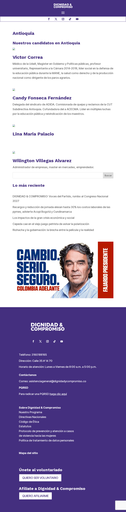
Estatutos (25, 426)
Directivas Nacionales (32, 417)
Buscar (108, 175)
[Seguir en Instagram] (63, 19)
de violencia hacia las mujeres (37, 435)
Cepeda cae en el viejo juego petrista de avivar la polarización (51, 224)
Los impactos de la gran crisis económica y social (43, 217)
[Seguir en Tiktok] (70, 19)
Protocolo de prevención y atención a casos (46, 431)
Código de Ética (29, 421)
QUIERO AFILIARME (35, 496)
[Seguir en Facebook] (48, 19)
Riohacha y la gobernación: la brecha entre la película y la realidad (53, 230)
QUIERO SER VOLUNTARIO (40, 478)
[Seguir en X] (55, 19)
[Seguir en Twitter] (40, 341)
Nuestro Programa (30, 412)
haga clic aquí (58, 394)
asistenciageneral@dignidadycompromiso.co (57, 381)
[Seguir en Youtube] (77, 19)
